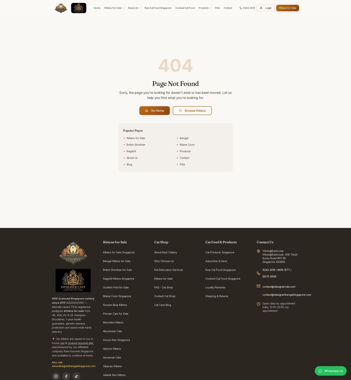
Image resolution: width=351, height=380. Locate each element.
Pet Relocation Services (168, 269)
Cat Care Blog (162, 304)
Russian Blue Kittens (115, 304)
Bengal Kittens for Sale (117, 261)
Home (97, 8)
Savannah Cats (112, 357)
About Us (133, 8)
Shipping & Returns (216, 296)
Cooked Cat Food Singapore (222, 278)
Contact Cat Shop (165, 296)
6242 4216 (269, 269)
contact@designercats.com (279, 286)
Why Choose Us (164, 261)
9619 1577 (284, 269)
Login (268, 8)
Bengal (184, 138)
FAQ (217, 8)
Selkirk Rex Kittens (114, 375)
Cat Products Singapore (219, 252)
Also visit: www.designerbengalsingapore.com (73, 364)
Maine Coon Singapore (117, 296)
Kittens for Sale (136, 138)
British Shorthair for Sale (117, 269)
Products (204, 8)
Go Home (157, 110)
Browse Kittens (195, 110)
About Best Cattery (165, 252)
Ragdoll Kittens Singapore (118, 278)
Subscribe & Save (216, 261)
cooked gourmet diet (80, 343)
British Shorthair (136, 144)
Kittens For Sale (112, 8)
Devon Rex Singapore (116, 339)
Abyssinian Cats (112, 331)
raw (62, 343)
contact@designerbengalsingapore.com (287, 294)
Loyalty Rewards (215, 287)
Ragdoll (131, 151)
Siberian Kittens (112, 366)
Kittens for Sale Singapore (119, 252)
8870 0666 (269, 276)
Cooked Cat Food (185, 8)
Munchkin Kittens (113, 322)
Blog (129, 164)
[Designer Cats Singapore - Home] (69, 8)
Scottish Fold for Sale (116, 287)
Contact (228, 8)
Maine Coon (187, 144)
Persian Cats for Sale (115, 313)
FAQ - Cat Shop (163, 287)
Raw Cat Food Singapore (158, 8)
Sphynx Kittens (112, 348)
